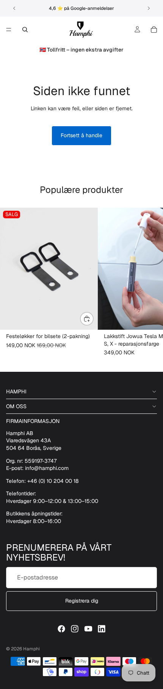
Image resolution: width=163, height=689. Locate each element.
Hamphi (31, 649)
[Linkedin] (101, 628)
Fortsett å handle (81, 135)
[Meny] (8, 29)
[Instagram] (74, 628)
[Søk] (25, 29)
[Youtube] (88, 628)
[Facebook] (61, 628)
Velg (93, 318)
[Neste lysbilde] (148, 8)
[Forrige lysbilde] (14, 8)
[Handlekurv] (154, 29)
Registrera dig (81, 600)
